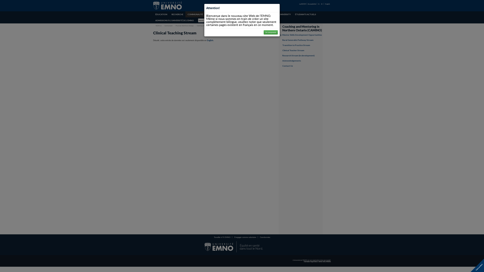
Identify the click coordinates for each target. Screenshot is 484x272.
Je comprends (270, 32)
